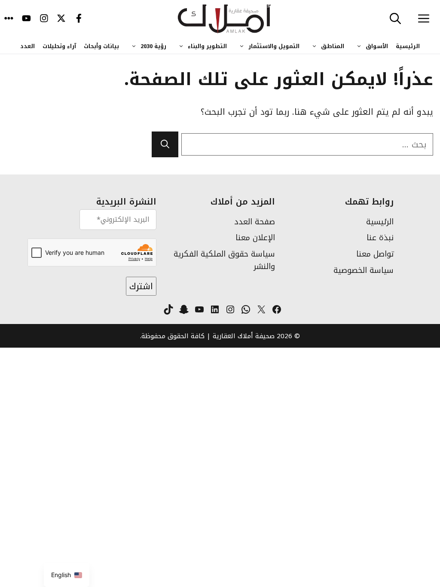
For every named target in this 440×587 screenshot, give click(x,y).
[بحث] (165, 144)
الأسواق (377, 46)
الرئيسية (408, 46)
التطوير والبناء (207, 46)
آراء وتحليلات (59, 46)
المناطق (332, 46)
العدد (27, 46)
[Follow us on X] (61, 19)
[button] (395, 19)
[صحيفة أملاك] (224, 19)
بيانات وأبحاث (101, 46)
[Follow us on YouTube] (26, 19)
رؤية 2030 (153, 46)
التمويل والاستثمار (273, 46)
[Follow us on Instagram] (44, 19)
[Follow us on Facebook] (79, 19)
